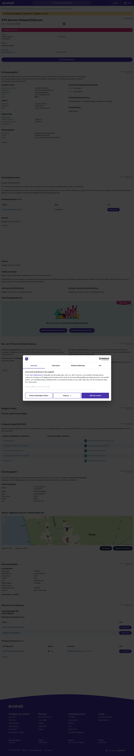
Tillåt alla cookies (95, 395)
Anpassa (66, 395)
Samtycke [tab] (34, 365)
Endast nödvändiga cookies (38, 395)
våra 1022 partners (36, 375)
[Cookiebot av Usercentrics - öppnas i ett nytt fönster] (100, 359)
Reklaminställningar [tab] (78, 365)
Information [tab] (56, 365)
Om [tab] (100, 365)
